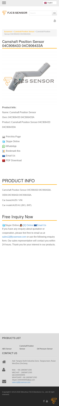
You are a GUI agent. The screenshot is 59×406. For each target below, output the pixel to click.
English (50, 3)
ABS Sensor (7, 349)
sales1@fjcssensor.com (14, 237)
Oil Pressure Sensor (45, 349)
